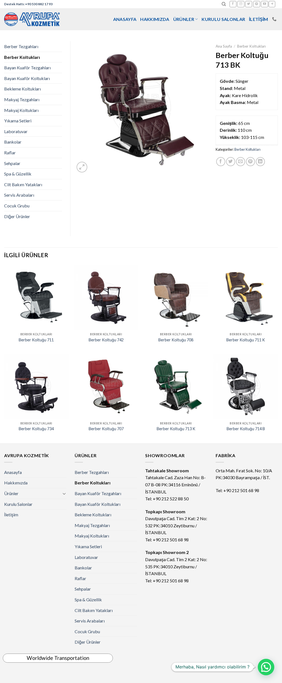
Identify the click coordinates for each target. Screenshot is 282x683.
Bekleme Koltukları (22, 88)
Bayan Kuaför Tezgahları (27, 67)
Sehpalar (12, 163)
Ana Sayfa (224, 46)
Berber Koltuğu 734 (36, 428)
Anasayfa (125, 19)
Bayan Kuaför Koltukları (27, 78)
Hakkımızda (154, 19)
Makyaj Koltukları (21, 110)
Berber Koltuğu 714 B (246, 428)
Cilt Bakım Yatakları (23, 184)
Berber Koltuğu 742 (106, 340)
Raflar (10, 152)
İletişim (258, 19)
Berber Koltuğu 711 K (245, 340)
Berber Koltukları (251, 46)
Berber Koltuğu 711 (36, 340)
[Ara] (224, 4)
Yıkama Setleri (17, 120)
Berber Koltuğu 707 (106, 428)
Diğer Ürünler (17, 216)
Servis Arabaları (19, 195)
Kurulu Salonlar (223, 19)
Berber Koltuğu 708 (175, 340)
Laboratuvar (16, 131)
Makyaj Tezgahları (21, 99)
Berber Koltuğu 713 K (176, 428)
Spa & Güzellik (17, 173)
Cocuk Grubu (16, 205)
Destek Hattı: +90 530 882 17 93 (28, 4)
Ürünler (183, 19)
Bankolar (12, 141)
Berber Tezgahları (21, 46)
